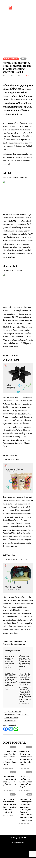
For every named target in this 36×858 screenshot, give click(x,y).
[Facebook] (5, 729)
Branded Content (11, 58)
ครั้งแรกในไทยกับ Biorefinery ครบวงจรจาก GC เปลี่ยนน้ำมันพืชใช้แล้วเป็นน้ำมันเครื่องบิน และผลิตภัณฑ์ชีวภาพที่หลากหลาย (25, 661)
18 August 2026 (8, 768)
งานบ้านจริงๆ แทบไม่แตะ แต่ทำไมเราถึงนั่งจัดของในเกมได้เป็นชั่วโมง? (25, 782)
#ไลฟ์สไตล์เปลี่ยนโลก (9, 720)
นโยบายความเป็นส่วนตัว (18, 842)
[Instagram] (19, 838)
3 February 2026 (10, 667)
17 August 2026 (8, 815)
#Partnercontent (9, 714)
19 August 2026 (24, 703)
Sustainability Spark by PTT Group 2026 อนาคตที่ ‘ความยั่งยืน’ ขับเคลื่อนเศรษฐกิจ (9, 660)
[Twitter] (10, 729)
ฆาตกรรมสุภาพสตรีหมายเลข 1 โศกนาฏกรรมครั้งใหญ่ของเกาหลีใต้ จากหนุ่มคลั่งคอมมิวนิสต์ (9, 806)
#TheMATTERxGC (23, 714)
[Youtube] (16, 838)
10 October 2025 (25, 669)
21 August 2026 (8, 790)
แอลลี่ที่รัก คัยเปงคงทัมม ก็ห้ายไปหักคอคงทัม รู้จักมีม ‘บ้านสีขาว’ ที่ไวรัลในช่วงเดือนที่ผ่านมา (10, 758)
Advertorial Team (26, 76)
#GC (5, 711)
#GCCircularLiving (15, 711)
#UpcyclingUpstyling (11, 717)
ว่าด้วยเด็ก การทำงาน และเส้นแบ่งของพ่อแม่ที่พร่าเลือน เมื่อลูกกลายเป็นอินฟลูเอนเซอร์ (25, 758)
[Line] (15, 729)
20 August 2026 (25, 790)
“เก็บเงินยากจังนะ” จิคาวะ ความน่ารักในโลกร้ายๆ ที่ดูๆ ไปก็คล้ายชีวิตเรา (10, 782)
